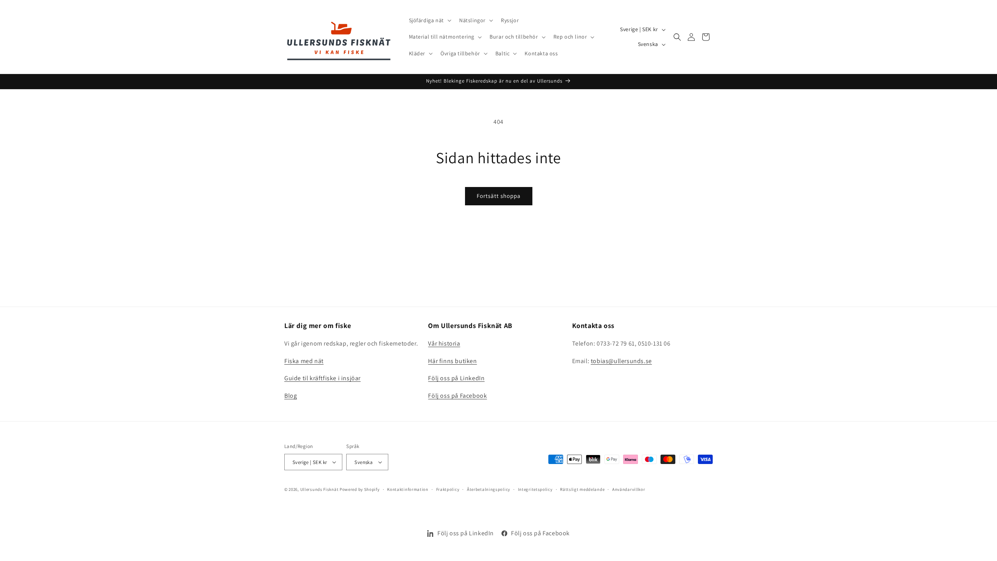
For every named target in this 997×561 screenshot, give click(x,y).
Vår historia (444, 343)
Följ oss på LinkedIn (456, 378)
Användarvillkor (628, 489)
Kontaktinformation (407, 489)
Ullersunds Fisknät (320, 489)
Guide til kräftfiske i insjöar (322, 378)
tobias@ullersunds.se (621, 361)
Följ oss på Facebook (457, 396)
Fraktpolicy (448, 489)
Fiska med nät (304, 361)
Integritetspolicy (535, 489)
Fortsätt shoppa (499, 195)
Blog (290, 396)
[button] (429, 20)
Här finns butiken (452, 361)
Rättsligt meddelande (582, 489)
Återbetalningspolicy (488, 489)
